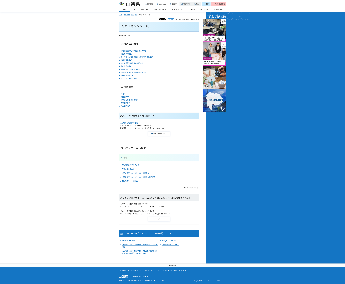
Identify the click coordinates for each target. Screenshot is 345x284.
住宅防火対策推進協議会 (129, 100)
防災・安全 (127, 15)
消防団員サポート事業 (129, 181)
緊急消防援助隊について (130, 165)
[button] (149, 4)
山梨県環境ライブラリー (170, 245)
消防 (136, 15)
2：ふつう (141, 206)
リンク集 (183, 270)
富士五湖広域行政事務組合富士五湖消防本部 (137, 57)
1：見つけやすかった (130, 213)
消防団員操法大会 (127, 169)
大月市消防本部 (126, 60)
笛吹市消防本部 (126, 66)
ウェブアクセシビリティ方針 (167, 270)
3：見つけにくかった (162, 213)
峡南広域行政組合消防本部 (130, 69)
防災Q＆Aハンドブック (170, 240)
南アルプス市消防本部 (129, 78)
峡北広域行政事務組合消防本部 (132, 63)
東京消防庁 (125, 97)
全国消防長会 (125, 103)
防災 (132, 15)
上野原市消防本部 (127, 75)
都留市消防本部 (126, 54)
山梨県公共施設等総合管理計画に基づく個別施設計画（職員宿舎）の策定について (140, 252)
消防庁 (123, 94)
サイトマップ (133, 270)
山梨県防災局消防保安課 (129, 123)
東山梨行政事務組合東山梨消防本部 (133, 72)
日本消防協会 (125, 106)
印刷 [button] (172, 19)
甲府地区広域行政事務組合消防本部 (133, 51)
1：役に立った (127, 206)
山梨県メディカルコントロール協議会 (135, 173)
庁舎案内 (123, 270)
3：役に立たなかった (157, 206)
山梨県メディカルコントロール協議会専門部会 (138, 177)
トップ (120, 15)
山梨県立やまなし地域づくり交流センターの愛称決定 (140, 246)
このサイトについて (148, 270)
